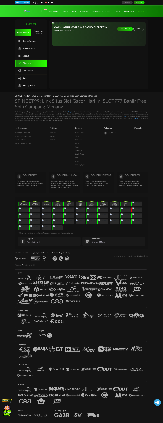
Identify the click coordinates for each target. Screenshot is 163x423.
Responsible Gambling (23, 136)
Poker (117, 11)
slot (125, 116)
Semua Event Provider (39, 33)
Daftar (139, 2)
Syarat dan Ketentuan (23, 143)
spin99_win (112, 133)
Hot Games (79, 133)
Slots (43, 11)
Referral (52, 140)
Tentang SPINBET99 (22, 133)
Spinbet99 (137, 118)
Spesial (26, 56)
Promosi (141, 11)
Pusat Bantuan (20, 140)
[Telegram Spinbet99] (157, 402)
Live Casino (53, 11)
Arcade (108, 11)
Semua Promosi (23, 33)
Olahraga (84, 11)
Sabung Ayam (129, 11)
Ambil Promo (125, 29)
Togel (73, 11)
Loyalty (52, 136)
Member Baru (29, 48)
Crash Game (97, 11)
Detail (138, 29)
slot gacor (71, 112)
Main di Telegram (23, 2)
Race (65, 11)
